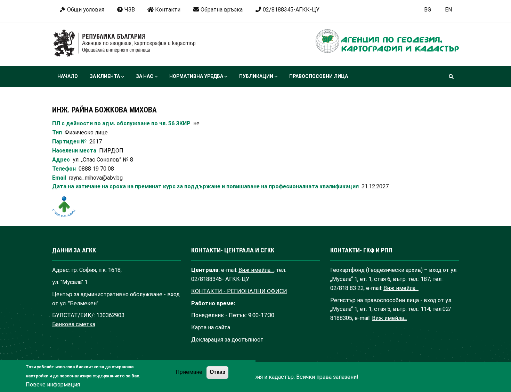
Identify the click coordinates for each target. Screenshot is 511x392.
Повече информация (53, 384)
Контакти (167, 9)
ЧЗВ (129, 9)
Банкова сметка (73, 324)
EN (448, 9)
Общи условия (85, 9)
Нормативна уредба (196, 76)
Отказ (217, 372)
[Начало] (124, 43)
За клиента (105, 76)
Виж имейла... (256, 270)
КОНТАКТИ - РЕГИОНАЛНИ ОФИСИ (239, 291)
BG (427, 9)
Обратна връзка (222, 9)
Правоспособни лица (318, 76)
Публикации (256, 76)
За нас (144, 76)
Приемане (189, 372)
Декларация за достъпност (227, 339)
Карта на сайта (210, 327)
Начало (67, 76)
